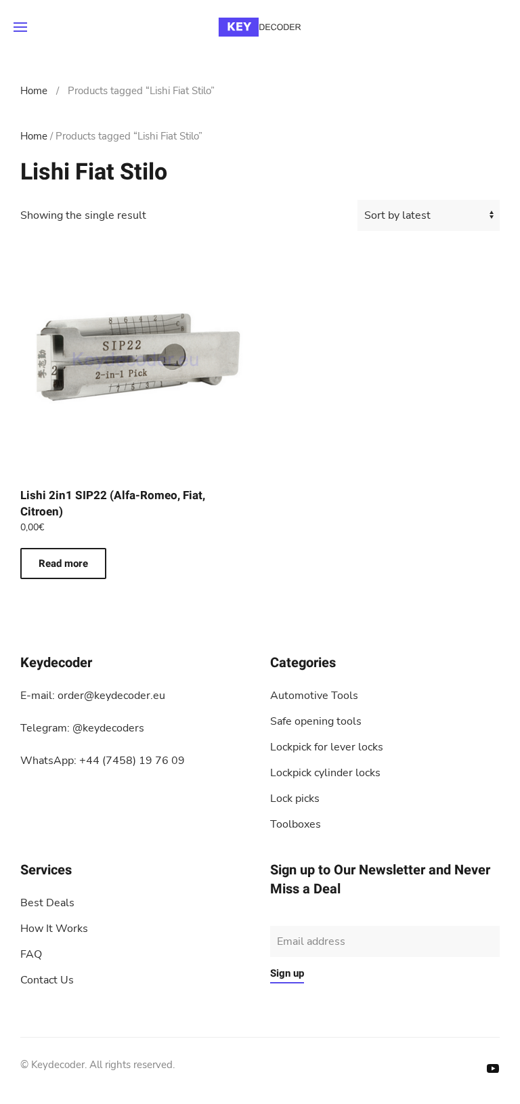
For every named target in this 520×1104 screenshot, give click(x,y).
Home (33, 91)
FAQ (31, 954)
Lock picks (295, 798)
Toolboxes (295, 824)
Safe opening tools (316, 721)
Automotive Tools (314, 695)
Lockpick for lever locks (326, 747)
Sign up (287, 973)
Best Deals (47, 902)
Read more (63, 563)
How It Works (54, 928)
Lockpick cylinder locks (325, 772)
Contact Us (47, 980)
